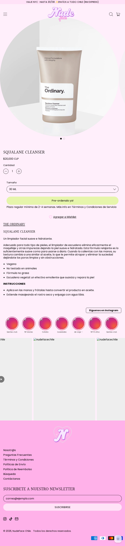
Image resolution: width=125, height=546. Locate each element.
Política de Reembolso (17, 469)
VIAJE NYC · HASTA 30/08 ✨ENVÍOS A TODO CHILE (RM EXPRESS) (62, 2)
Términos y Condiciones (18, 460)
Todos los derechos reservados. (52, 531)
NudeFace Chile (22, 531)
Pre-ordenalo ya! (63, 200)
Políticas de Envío (14, 464)
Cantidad (8, 165)
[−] (5, 171)
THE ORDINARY (14, 224)
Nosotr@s (9, 450)
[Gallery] (62, 79)
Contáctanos (11, 479)
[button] (111, 14)
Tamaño (12, 182)
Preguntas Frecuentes (17, 455)
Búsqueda (9, 474)
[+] (18, 171)
